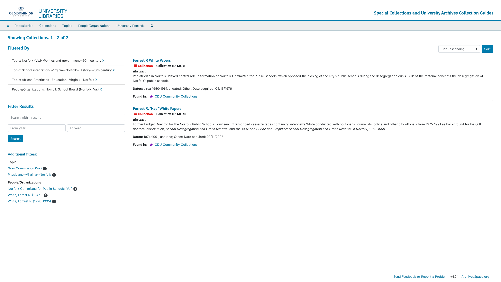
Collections (47, 26)
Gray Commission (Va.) (26, 168)
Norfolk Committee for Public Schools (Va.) (42, 189)
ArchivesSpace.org (475, 276)
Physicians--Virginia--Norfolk (31, 174)
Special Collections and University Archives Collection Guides (433, 13)
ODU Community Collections (176, 96)
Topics (67, 26)
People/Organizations (94, 26)
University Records (130, 26)
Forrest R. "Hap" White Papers (157, 108)
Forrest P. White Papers (152, 60)
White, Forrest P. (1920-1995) (31, 201)
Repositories (24, 26)
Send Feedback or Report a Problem (420, 276)
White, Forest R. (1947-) (27, 195)
